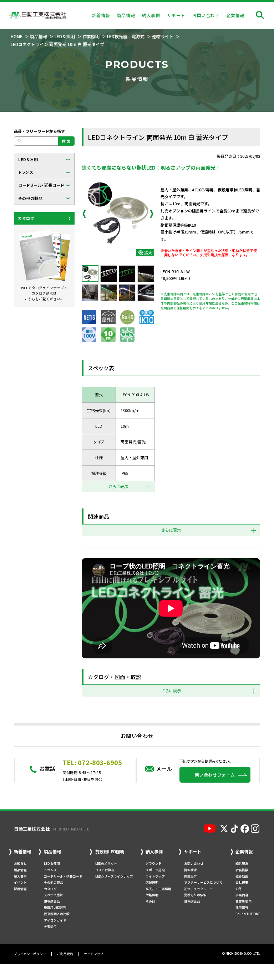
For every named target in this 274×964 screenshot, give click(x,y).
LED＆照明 (28, 159)
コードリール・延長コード (41, 185)
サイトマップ (93, 954)
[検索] (260, 15)
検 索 (66, 141)
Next (151, 213)
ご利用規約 (65, 954)
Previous (84, 213)
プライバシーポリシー (30, 954)
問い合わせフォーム (215, 775)
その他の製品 (30, 198)
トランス (25, 172)
